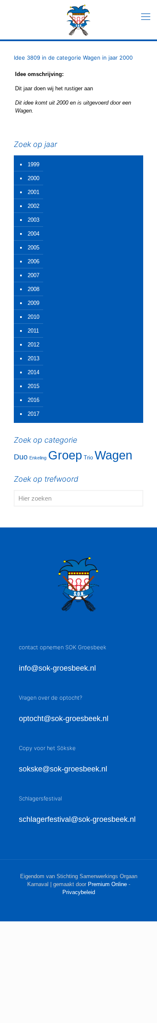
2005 (33, 247)
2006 (33, 261)
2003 (33, 220)
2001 (33, 192)
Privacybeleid (78, 892)
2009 (33, 303)
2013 (33, 358)
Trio (88, 457)
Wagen (113, 455)
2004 (33, 234)
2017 (33, 414)
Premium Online (107, 884)
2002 (33, 206)
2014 (33, 372)
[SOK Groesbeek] (78, 19)
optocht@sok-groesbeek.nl (63, 718)
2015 (33, 386)
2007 (33, 275)
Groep (65, 455)
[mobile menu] (146, 17)
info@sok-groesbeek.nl (57, 668)
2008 (33, 289)
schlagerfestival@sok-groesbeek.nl (77, 819)
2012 (33, 344)
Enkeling (37, 457)
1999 (33, 164)
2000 (33, 178)
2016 (33, 400)
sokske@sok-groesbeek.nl (63, 769)
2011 (33, 331)
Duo (21, 457)
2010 (33, 317)
